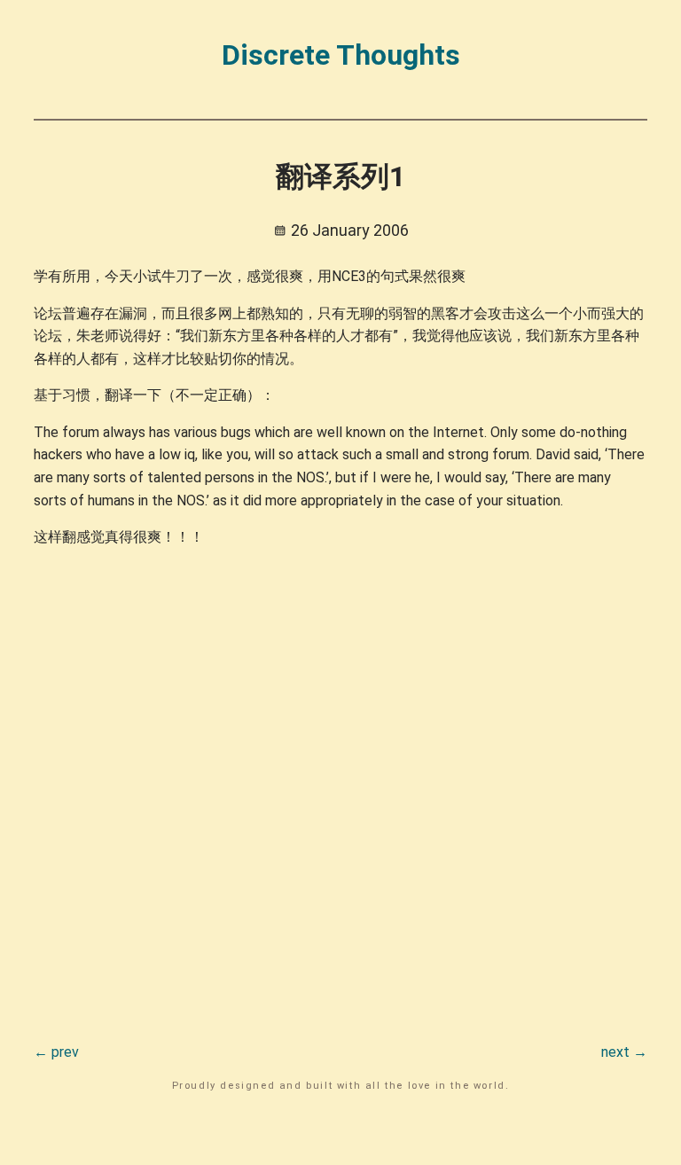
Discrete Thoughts (341, 55)
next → (624, 1052)
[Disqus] (340, 784)
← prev (56, 1052)
